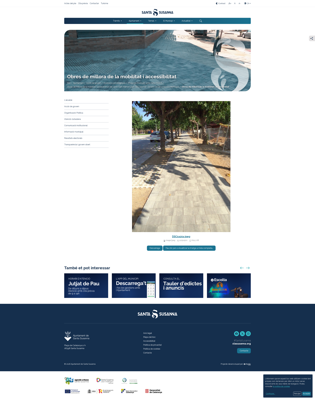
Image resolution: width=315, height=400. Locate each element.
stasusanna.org (241, 343)
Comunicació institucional (75, 125)
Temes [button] (151, 21)
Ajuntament (78, 83)
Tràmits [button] (116, 21)
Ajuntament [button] (134, 21)
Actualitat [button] (186, 21)
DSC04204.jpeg (181, 236)
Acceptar (306, 394)
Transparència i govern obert (77, 144)
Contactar (94, 3)
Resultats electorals (73, 138)
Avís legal (147, 333)
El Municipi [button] (168, 21)
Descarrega (155, 248)
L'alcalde (68, 100)
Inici (69, 83)
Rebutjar (297, 394)
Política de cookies (151, 349)
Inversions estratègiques (115, 83)
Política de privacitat (152, 345)
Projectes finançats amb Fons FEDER (145, 83)
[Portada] (157, 12)
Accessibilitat (149, 341)
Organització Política (73, 113)
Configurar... (270, 394)
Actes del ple (70, 3)
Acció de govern (93, 83)
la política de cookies (281, 386)
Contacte (147, 353)
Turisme (104, 3)
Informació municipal (73, 132)
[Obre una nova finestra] (181, 285)
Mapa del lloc (149, 337)
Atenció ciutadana (72, 119)
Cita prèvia (83, 3)
